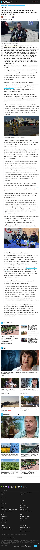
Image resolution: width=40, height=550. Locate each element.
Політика (3, 514)
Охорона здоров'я (24, 507)
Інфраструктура (23, 509)
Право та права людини (6, 511)
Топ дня (22, 520)
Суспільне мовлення (5, 527)
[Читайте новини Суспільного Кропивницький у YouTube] (8, 538)
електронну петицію (9, 87)
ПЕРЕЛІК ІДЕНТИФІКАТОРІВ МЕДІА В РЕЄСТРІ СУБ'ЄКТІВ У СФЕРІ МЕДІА (29, 531)
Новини (2, 492)
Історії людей (23, 512)
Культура (22, 501)
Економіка (3, 503)
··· (28, 2)
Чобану (15, 146)
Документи (22, 529)
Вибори (2, 505)
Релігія (21, 514)
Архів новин (23, 525)
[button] (2, 46)
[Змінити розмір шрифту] (37, 19)
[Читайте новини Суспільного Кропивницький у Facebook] (2, 538)
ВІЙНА (2, 494)
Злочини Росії (4, 7)
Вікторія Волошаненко (8, 16)
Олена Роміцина (18, 16)
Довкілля (3, 507)
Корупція (22, 500)
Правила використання (25, 527)
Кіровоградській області (12, 46)
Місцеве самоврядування (26, 511)
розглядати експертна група (17, 271)
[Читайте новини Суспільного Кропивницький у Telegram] (14, 538)
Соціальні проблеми (24, 516)
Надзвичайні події (24, 505)
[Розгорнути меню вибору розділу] (11, 1)
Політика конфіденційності (7, 529)
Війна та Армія (23, 518)
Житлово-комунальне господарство (9, 509)
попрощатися (25, 77)
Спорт (2, 518)
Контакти (3, 525)
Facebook (32, 189)
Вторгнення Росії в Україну (26, 492)
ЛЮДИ (21, 494)
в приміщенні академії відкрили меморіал (18, 140)
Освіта (21, 503)
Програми (3, 530)
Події (2, 500)
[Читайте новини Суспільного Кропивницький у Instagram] (5, 538)
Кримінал (3, 501)
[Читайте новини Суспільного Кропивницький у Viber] (11, 538)
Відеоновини (4, 520)
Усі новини (16, 1)
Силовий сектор (4, 512)
